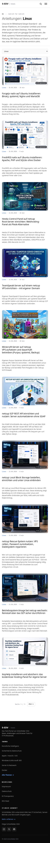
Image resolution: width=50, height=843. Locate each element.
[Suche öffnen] (40, 4)
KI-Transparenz (8, 796)
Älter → (31, 704)
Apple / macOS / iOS (10, 756)
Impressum (6, 786)
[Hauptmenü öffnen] (46, 4)
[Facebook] (14, 829)
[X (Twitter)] (9, 829)
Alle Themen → (8, 775)
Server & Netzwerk (9, 765)
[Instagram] (4, 829)
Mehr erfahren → (8, 819)
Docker (4, 770)
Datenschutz (7, 791)
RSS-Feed (5, 801)
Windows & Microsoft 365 (12, 760)
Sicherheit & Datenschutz (12, 751)
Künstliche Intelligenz (10, 746)
